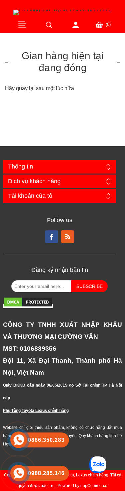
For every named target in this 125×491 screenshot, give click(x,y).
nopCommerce (93, 485)
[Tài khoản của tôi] (76, 25)
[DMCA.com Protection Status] (28, 306)
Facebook (51, 236)
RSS (67, 236)
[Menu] (22, 24)
